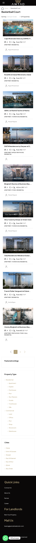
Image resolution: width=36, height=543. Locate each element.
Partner (6, 498)
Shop (10, 424)
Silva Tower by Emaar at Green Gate (17, 220)
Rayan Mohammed (13, 49)
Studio (11, 400)
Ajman (8, 465)
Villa (10, 407)
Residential (9, 380)
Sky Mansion (13, 397)
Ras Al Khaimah (11, 458)
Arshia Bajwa (11, 302)
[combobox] (13, 17)
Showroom (12, 428)
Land (10, 414)
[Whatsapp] (5, 538)
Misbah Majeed (12, 121)
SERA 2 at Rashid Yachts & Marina (16, 111)
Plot (10, 393)
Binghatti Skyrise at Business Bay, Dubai (19, 184)
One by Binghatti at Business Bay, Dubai (19, 327)
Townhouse (13, 404)
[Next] (25, 352)
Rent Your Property (10, 515)
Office (11, 417)
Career (6, 503)
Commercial (10, 410)
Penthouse (12, 390)
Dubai (8, 448)
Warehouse (12, 431)
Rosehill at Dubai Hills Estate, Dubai (17, 75)
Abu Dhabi (9, 468)
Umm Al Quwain (11, 451)
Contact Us (8, 488)
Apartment (12, 383)
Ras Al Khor (9, 462)
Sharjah (8, 455)
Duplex (11, 387)
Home (6, 8)
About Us (7, 493)
